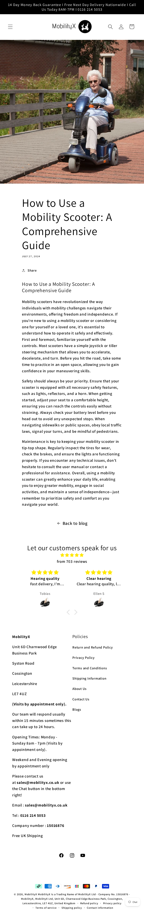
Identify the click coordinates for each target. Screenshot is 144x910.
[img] (72, 555)
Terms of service (46, 907)
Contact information (100, 907)
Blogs (76, 709)
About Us (79, 688)
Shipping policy (72, 907)
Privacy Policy (83, 657)
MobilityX (31, 894)
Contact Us (80, 699)
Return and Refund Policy (92, 647)
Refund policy (89, 903)
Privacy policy (112, 903)
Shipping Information (89, 678)
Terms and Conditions (89, 668)
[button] (10, 26)
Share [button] (32, 270)
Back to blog (75, 523)
